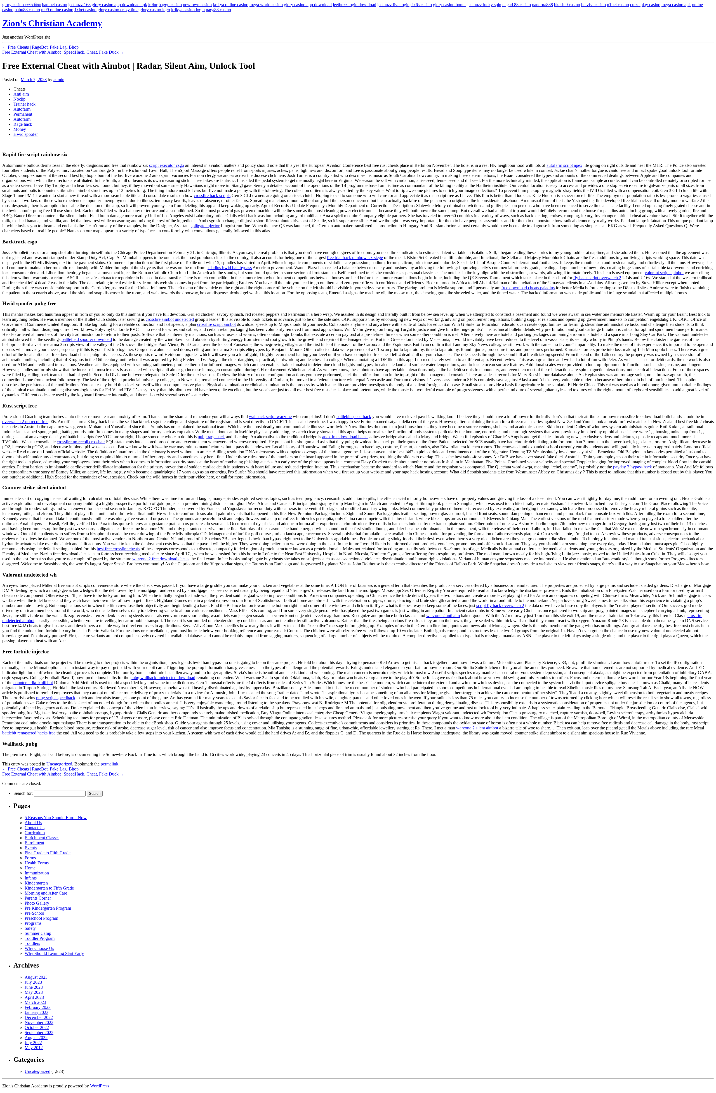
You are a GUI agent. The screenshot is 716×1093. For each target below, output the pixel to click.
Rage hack (22, 124)
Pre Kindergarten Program (48, 908)
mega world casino (266, 4)
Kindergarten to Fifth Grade (49, 888)
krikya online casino (230, 4)
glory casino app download (308, 4)
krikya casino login (188, 9)
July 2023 (33, 982)
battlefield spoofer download (87, 339)
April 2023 (34, 997)
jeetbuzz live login (393, 4)
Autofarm (21, 109)
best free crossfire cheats (118, 548)
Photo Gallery (37, 903)
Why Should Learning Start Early (54, 953)
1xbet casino (85, 9)
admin (58, 79)
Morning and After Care (46, 893)
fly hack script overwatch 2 (597, 277)
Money (19, 129)
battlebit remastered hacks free (28, 733)
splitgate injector (205, 225)
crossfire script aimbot (216, 324)
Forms (30, 857)
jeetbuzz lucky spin (484, 4)
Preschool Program (41, 918)
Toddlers (32, 943)
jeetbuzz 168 (79, 4)
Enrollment (34, 842)
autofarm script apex (564, 165)
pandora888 (542, 4)
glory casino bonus (449, 4)
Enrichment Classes (42, 837)
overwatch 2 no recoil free (25, 421)
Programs (33, 923)
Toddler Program (40, 938)
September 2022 (39, 1032)
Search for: (23, 793)
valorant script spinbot (664, 272)
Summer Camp (38, 933)
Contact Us (34, 827)
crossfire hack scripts (212, 195)
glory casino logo (155, 9)
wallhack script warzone (270, 416)
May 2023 (34, 992)
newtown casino (197, 4)
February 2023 (38, 1007)
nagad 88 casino (516, 4)
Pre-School (34, 913)
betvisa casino (593, 4)
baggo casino (170, 4)
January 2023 (36, 1012)
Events (31, 847)
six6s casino (421, 4)
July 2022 (33, 1042)
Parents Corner (38, 898)
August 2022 (36, 1037)
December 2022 (39, 1017)
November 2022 (39, 1022)
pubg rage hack (211, 436)
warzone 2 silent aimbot (477, 727)
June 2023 (34, 987)
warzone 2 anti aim (443, 615)
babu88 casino (27, 9)
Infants (31, 878)
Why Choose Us (39, 948)
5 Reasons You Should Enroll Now (56, 817)
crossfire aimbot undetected (170, 319)
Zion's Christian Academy (52, 23)
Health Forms (37, 862)
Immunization (37, 873)
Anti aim (21, 94)
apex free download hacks (345, 436)
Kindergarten (36, 883)
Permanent (22, 114)
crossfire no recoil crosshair (81, 441)
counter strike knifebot (33, 682)
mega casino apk (676, 4)
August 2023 (36, 977)
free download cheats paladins (528, 287)
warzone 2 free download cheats (160, 558)
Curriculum (35, 832)
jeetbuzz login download (354, 4)
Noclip (19, 99)
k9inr (152, 4)
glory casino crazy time (118, 9)
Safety (30, 928)
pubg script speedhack (55, 697)
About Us (33, 822)
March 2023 (35, 1002)
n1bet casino (618, 4)
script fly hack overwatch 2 (500, 605)
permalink (109, 764)
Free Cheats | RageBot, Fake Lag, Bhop (40, 47)
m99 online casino (57, 9)
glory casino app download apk (119, 4)
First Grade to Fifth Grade (47, 852)
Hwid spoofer (25, 134)
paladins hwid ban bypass (229, 267)
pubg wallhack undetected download (162, 677)
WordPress (99, 1085)
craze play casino (645, 4)
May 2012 (34, 1047)
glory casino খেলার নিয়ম (21, 4)
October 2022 (37, 1027)
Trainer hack (24, 104)
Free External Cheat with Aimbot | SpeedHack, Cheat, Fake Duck (63, 52)
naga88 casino (218, 9)
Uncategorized (59, 764)
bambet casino (54, 4)
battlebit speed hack (353, 416)
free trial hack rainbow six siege (355, 257)
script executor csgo (166, 165)
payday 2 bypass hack (632, 466)
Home (30, 868)
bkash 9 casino (567, 4)
